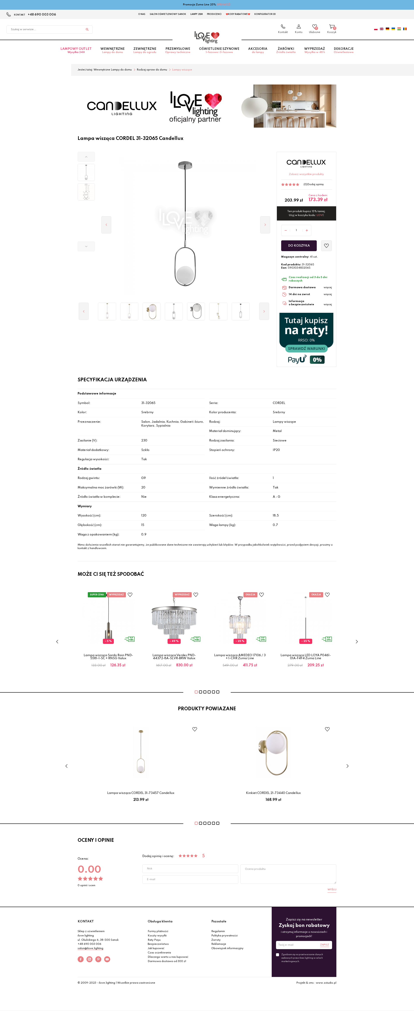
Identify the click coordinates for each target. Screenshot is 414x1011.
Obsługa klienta (160, 921)
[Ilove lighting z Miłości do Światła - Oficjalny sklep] (207, 37)
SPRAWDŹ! (224, 4)
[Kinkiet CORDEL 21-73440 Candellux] (151, 311)
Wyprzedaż (314, 50)
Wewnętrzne (112, 50)
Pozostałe (218, 921)
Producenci (214, 14)
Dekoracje (344, 50)
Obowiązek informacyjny (227, 948)
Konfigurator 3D (265, 14)
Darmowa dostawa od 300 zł (167, 961)
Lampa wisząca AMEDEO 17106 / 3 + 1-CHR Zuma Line (240, 657)
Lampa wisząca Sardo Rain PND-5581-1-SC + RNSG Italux (108, 657)
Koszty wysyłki (157, 935)
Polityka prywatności (224, 935)
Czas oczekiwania (159, 953)
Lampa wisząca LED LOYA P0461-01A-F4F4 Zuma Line (306, 657)
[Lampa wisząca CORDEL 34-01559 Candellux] (218, 311)
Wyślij (332, 889)
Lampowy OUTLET (76, 50)
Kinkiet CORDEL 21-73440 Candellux (273, 793)
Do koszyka (299, 245)
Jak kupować (156, 948)
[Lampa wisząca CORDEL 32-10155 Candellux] (240, 311)
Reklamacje (218, 944)
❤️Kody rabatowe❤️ (238, 14)
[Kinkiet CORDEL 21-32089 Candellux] (196, 311)
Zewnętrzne (144, 50)
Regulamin (218, 931)
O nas (141, 14)
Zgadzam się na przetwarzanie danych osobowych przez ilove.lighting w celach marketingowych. (302, 957)
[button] (86, 157)
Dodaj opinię (315, 184)
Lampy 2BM (196, 14)
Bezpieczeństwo (158, 944)
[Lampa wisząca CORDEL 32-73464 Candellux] (107, 311)
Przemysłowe (177, 50)
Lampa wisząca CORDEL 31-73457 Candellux (140, 793)
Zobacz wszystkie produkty (306, 174)
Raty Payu (154, 940)
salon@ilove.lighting (90, 948)
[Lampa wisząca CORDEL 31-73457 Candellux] (129, 311)
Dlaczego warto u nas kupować (168, 957)
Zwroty (216, 940)
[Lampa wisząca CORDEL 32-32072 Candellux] (174, 311)
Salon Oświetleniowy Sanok (168, 14)
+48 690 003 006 (42, 14)
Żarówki (286, 50)
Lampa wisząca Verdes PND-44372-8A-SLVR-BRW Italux (174, 657)
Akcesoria (257, 50)
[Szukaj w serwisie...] (87, 29)
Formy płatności (158, 931)
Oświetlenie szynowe (219, 50)
